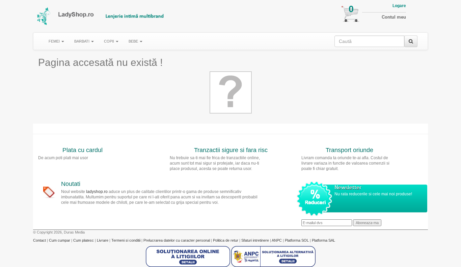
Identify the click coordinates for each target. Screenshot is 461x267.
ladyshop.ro (97, 191)
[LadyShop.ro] (44, 16)
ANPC (277, 240)
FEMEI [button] (55, 41)
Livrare (103, 240)
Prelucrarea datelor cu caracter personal (177, 240)
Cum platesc (84, 240)
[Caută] (410, 41)
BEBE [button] (134, 41)
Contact (40, 240)
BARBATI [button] (82, 41)
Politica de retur (226, 240)
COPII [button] (109, 41)
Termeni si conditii (126, 240)
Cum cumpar (60, 240)
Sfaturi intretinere (255, 240)
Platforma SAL (323, 240)
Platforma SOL (297, 240)
